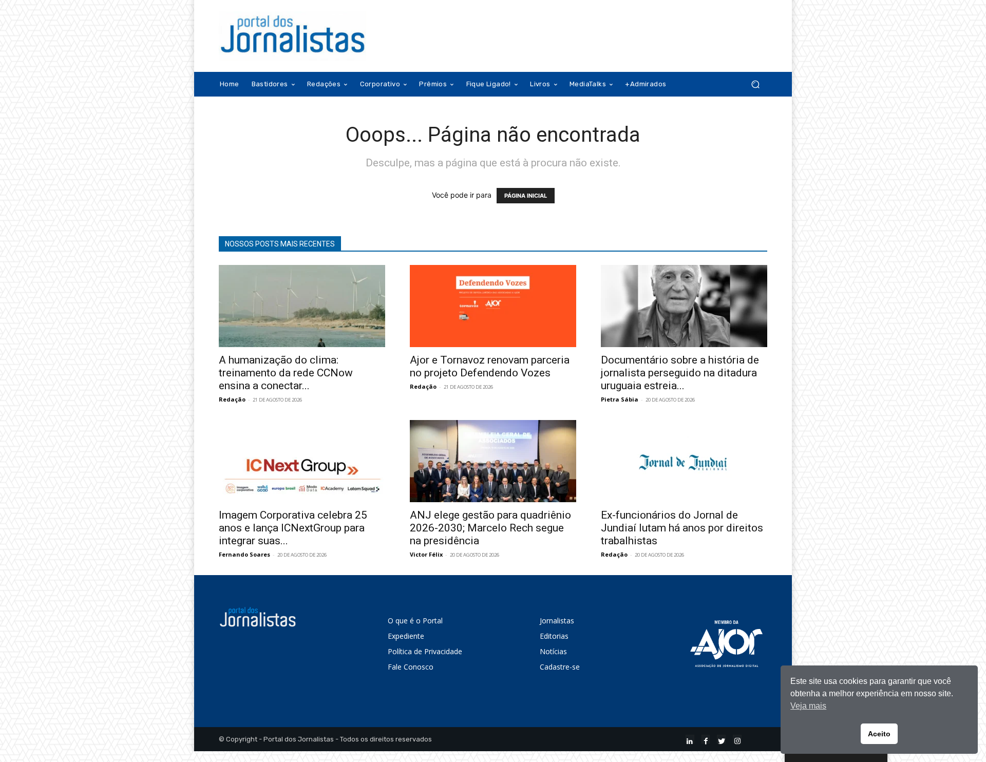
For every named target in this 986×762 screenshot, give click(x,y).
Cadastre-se (560, 667)
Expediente (406, 636)
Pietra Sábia (619, 399)
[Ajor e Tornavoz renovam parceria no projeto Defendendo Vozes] (493, 306)
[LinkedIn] (690, 739)
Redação (232, 399)
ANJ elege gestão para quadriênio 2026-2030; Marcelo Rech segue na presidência (490, 528)
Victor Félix (426, 554)
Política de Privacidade (425, 651)
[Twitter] (721, 739)
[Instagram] (737, 739)
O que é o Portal (415, 620)
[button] (755, 84)
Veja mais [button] (808, 705)
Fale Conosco (410, 667)
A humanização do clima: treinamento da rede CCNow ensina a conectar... (286, 373)
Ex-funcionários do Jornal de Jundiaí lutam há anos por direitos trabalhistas (682, 528)
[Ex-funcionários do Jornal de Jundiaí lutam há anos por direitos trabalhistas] (684, 461)
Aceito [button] (879, 734)
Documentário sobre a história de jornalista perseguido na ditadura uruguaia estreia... (680, 373)
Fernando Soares (244, 554)
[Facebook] (705, 739)
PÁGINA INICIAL (525, 195)
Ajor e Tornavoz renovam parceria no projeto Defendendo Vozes (490, 366)
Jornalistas (557, 620)
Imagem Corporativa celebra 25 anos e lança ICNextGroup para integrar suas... (293, 528)
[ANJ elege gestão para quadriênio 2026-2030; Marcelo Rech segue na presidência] (493, 461)
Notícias (553, 651)
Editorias (554, 636)
